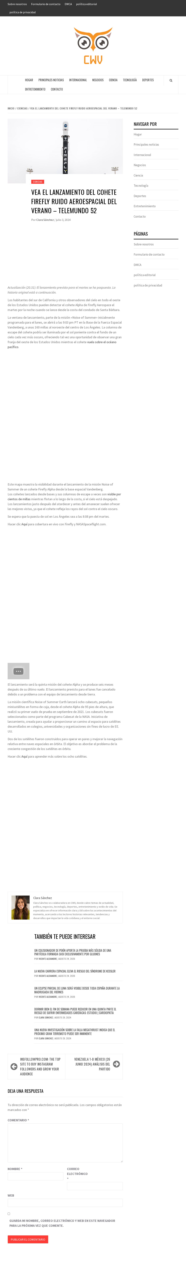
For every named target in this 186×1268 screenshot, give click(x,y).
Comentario (18, 1120)
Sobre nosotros (17, 4)
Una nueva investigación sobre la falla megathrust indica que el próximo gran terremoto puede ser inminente (74, 1032)
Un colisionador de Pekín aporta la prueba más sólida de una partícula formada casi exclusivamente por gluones (72, 952)
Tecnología (130, 80)
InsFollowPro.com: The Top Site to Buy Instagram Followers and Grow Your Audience (40, 1066)
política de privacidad (22, 12)
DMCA (68, 4)
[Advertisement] (65, 257)
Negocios (98, 80)
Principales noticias (51, 80)
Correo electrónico (76, 1174)
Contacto (57, 89)
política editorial (86, 4)
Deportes (148, 80)
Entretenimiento (35, 89)
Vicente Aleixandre (48, 958)
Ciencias (37, 181)
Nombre (15, 1169)
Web (11, 1195)
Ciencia (113, 80)
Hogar (29, 80)
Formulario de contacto (45, 4)
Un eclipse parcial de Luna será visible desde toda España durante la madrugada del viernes (77, 990)
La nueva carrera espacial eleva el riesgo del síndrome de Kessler (75, 971)
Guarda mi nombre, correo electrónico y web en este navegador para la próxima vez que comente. (62, 1223)
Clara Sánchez (45, 220)
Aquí (24, 524)
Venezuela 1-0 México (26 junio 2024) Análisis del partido (92, 1064)
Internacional (78, 80)
